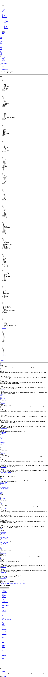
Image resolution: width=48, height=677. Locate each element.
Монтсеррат (5, 233)
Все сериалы (6, 69)
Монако (4, 231)
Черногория (5, 312)
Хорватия (4, 309)
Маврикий (4, 215)
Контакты (5, 29)
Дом (4, 25)
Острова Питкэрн (6, 247)
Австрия (4, 113)
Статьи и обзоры (4, 596)
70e (3, 349)
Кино (3, 8)
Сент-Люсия (5, 274)
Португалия (5, 256)
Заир (3, 174)
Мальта (4, 224)
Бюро (1, 418)
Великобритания (5, 147)
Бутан (4, 144)
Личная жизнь (2, 448)
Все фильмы (2, 69)
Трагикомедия (5, 104)
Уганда (4, 298)
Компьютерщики (2, 403)
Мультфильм (5, 97)
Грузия (4, 168)
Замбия (4, 175)
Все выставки (4, 617)
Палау (4, 250)
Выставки (4, 84)
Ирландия (4, 184)
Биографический (5, 79)
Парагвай (4, 253)
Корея (4, 202)
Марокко (4, 225)
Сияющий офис (2, 433)
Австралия (4, 112)
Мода (3, 10)
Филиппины (5, 303)
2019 (3, 337)
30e (3, 353)
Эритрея (4, 320)
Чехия (4, 313)
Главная (3, 66)
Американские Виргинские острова (9, 117)
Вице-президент (2, 453)
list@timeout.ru (2, 675)
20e (3, 354)
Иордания (4, 181)
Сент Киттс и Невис (6, 272)
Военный (4, 83)
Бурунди (4, 143)
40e (3, 352)
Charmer (4, 676)
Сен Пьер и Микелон (6, 270)
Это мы (1, 503)
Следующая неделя (5, 34)
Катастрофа (5, 89)
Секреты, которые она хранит (20, 583)
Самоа (4, 263)
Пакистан (4, 249)
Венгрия (4, 148)
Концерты (3, 59)
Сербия (4, 275)
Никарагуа (4, 240)
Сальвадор (4, 262)
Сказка (4, 100)
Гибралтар (4, 162)
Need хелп (13, 583)
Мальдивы (4, 223)
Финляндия (5, 304)
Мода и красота (6, 18)
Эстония (4, 321)
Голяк (1, 548)
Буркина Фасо (5, 142)
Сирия (4, 278)
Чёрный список (2, 533)
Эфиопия (4, 322)
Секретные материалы (3, 538)
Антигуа (4, 121)
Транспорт (5, 26)
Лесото (4, 208)
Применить (2, 360)
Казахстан (4, 189)
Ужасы (4, 106)
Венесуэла (4, 149)
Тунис (4, 295)
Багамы (4, 125)
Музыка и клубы (4, 610)
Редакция (3, 669)
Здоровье (3, 15)
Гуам (4, 169)
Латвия (4, 207)
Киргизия (4, 196)
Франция (4, 305)
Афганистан (5, 124)
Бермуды (4, 134)
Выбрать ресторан (5, 602)
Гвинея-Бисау (5, 159)
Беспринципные (2, 498)
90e (3, 347)
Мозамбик (4, 229)
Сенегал (4, 271)
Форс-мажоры (2, 379)
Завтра (3, 33)
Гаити (4, 153)
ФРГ (3, 308)
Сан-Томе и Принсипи (6, 265)
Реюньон (4, 258)
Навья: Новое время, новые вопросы (6, 583)
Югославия (5, 323)
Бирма (4, 135)
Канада (4, 192)
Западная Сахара (5, 176)
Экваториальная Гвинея (7, 319)
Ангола (4, 119)
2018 (3, 338)
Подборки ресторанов (5, 605)
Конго (4, 201)
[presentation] (0, 55)
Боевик (4, 80)
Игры (5, 20)
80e (3, 348)
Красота (3, 11)
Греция (4, 167)
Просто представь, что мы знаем (5, 473)
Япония (4, 327)
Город (3, 7)
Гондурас (4, 163)
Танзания (4, 290)
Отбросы (1, 513)
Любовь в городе (4, 592)
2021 (3, 335)
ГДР (3, 160)
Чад (3, 311)
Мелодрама (5, 95)
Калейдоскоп (4, 655)
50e (3, 351)
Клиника (1, 518)
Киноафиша (4, 595)
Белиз (4, 130)
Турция (4, 297)
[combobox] (24, 75)
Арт (2, 14)
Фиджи (4, 302)
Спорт (3, 13)
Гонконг (4, 164)
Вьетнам (4, 151)
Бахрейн (4, 128)
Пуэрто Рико (5, 257)
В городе (4, 81)
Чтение (3, 642)
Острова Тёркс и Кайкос (7, 248)
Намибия (4, 234)
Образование (6, 21)
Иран (4, 183)
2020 (3, 336)
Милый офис (2, 558)
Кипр (4, 195)
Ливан (4, 210)
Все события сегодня (3, 63)
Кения (4, 194)
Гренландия (5, 166)
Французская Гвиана (6, 306)
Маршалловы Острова (6, 227)
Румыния (4, 261)
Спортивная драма (6, 103)
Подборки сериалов (5, 599)
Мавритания (5, 216)
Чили (4, 314)
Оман (4, 245)
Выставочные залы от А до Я (6, 619)
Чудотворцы (2, 408)
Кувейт (4, 205)
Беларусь (4, 129)
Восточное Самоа (6, 150)
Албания (4, 115)
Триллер (4, 105)
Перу (4, 254)
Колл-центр (2, 369)
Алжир (4, 116)
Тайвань (4, 289)
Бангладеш (4, 126)
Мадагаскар (5, 217)
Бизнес (3, 643)
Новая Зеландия (5, 241)
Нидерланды (5, 239)
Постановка (2, 443)
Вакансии (3, 671)
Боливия (4, 137)
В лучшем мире (2, 413)
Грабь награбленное (3, 483)
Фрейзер (1, 493)
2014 (3, 342)
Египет (4, 173)
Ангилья (4, 118)
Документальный (6, 86)
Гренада (4, 165)
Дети (2, 16)
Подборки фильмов (5, 598)
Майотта (4, 218)
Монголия (4, 232)
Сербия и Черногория (6, 276)
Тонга (4, 292)
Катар (4, 193)
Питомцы (5, 24)
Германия (4, 161)
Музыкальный (5, 96)
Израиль (4, 178)
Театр (5, 19)
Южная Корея (5, 324)
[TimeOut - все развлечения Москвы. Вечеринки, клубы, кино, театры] (2, 1)
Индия (4, 179)
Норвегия (4, 243)
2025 (3, 331)
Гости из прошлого (3, 553)
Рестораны (3, 9)
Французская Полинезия (7, 307)
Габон (4, 152)
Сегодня (3, 32)
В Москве (3, 590)
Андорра (4, 120)
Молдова (4, 230)
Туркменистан (5, 296)
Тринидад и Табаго (6, 293)
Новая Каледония (6, 242)
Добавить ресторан (5, 604)
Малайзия (4, 221)
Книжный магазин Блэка (4, 488)
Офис (1, 364)
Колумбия (4, 199)
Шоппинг (3, 647)
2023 (3, 333)
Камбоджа (4, 190)
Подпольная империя (3, 543)
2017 (3, 339)
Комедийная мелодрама (7, 91)
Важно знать (4, 648)
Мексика (4, 228)
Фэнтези (4, 108)
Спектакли (3, 60)
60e (3, 350)
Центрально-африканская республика (9, 310)
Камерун (4, 191)
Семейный (4, 99)
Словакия (4, 279)
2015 (3, 341)
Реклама (3, 670)
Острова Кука (5, 246)
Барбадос (4, 127)
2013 (3, 343)
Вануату (4, 145)
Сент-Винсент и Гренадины (7, 273)
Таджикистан (5, 287)
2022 (3, 334)
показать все (4, 110)
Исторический (5, 88)
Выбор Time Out (4, 17)
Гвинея (4, 158)
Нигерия (4, 237)
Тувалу (4, 294)
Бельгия (4, 131)
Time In (5, 22)
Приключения (5, 98)
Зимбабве (4, 177)
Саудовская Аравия (6, 266)
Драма (4, 87)
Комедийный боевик (6, 92)
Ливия (4, 211)
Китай (4, 198)
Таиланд (4, 288)
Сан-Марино (5, 264)
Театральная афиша (5, 635)
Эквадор (4, 318)
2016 (3, 340)
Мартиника (5, 226)
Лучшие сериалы (4, 67)
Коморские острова (6, 200)
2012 (3, 344)
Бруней (4, 141)
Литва (4, 212)
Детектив (4, 85)
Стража (1, 438)
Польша (4, 255)
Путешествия (4, 591)
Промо (3, 658)
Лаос (4, 206)
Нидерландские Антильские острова (9, 238)
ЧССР (4, 315)
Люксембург (5, 214)
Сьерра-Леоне (5, 286)
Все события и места (5, 35)
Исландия (4, 185)
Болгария (4, 136)
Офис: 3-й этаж (2, 398)
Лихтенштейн (5, 213)
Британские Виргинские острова (8, 140)
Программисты (2, 573)
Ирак (4, 182)
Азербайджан (5, 114)
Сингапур (4, 277)
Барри (1, 478)
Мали (4, 222)
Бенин (4, 132)
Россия (4, 259)
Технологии (6, 28)
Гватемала (4, 157)
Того (3, 291)
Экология (5, 27)
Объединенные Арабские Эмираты (8, 244)
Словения (4, 280)
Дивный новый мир (3, 578)
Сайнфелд (1, 458)
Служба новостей (3, 508)
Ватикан (4, 146)
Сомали (4, 282)
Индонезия (5, 180)
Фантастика (5, 107)
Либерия (4, 209)
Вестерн (4, 82)
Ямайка (4, 326)
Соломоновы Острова (6, 281)
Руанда (4, 260)
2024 (3, 332)
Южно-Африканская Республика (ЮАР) (9, 325)
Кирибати (4, 197)
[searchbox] (24, 75)
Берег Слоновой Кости (6, 133)
